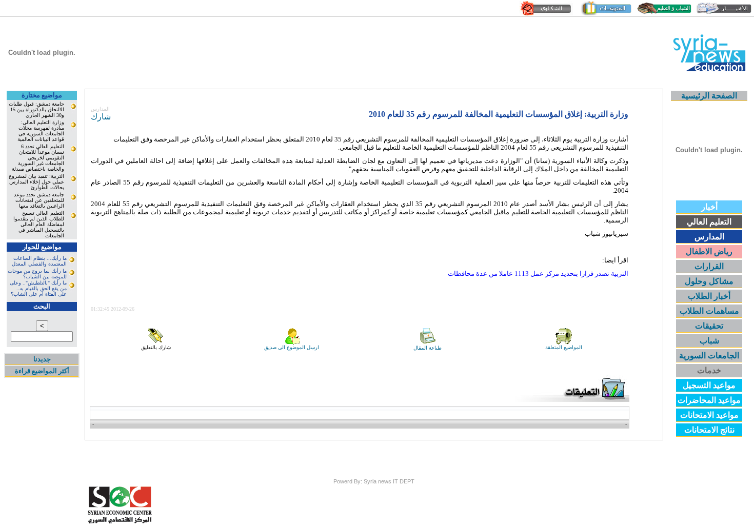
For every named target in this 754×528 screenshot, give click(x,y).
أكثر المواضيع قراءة (42, 371)
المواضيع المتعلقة (563, 347)
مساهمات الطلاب (709, 311)
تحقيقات (709, 325)
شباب (709, 340)
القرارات (709, 266)
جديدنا (42, 359)
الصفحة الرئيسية (709, 95)
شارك (101, 116)
